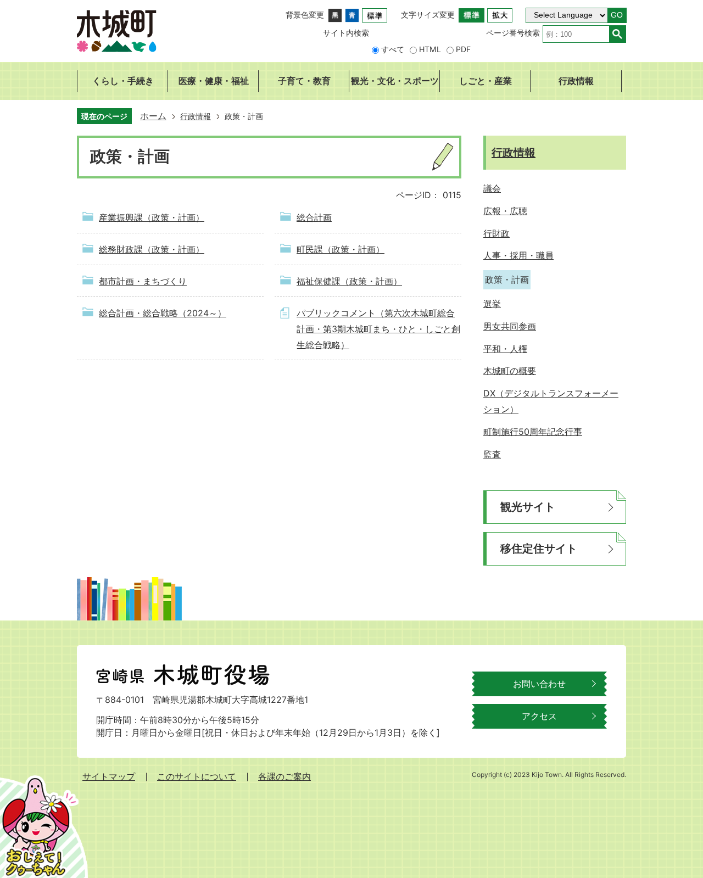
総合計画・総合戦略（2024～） (162, 312)
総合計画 (314, 217)
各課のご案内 (284, 776)
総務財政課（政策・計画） (151, 249)
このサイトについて (196, 776)
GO (617, 15)
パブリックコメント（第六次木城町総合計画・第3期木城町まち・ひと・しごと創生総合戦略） (378, 328)
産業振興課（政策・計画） (151, 217)
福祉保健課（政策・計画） (349, 281)
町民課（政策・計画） (340, 249)
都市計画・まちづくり (143, 281)
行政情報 (195, 116)
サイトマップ (108, 776)
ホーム (153, 115)
